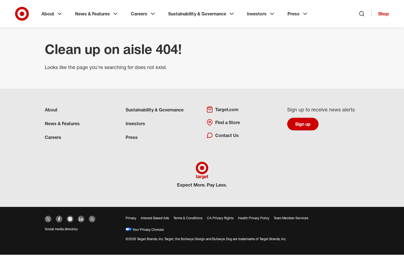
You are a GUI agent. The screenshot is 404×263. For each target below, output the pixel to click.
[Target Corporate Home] (22, 14)
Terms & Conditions (188, 218)
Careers (139, 14)
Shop (383, 14)
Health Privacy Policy (253, 218)
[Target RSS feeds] (92, 219)
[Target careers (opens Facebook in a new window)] (59, 219)
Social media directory (61, 229)
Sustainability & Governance (197, 14)
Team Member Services (291, 218)
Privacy (131, 218)
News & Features (92, 14)
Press (293, 14)
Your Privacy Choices (148, 230)
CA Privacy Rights (220, 218)
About (47, 14)
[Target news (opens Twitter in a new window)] (48, 219)
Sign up (303, 124)
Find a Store (227, 122)
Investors (257, 14)
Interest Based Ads (155, 218)
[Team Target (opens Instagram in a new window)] (70, 219)
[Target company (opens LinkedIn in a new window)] (81, 219)
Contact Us (227, 135)
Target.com (226, 109)
